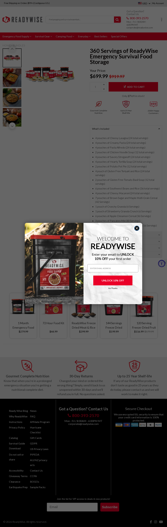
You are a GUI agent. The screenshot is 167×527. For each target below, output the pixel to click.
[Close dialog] (136, 228)
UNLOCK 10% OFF (113, 280)
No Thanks (113, 288)
